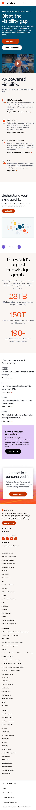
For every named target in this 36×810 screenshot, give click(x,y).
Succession (5, 574)
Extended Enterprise (8, 592)
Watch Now (6, 378)
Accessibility (6, 756)
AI (2, 549)
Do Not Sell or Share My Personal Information (17, 807)
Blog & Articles (6, 774)
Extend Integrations (8, 620)
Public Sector (6, 681)
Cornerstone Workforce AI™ (10, 546)
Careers (4, 742)
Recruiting (5, 571)
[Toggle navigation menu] (31, 3)
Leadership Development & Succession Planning (17, 653)
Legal (4, 788)
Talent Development (8, 564)
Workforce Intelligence (9, 557)
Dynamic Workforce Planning (11, 660)
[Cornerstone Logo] (8, 3)
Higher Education (7, 699)
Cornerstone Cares (8, 735)
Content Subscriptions (9, 599)
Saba (3, 603)
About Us (5, 728)
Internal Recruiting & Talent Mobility (13, 667)
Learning (4, 588)
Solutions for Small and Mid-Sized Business (15, 632)
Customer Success (8, 721)
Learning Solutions (8, 585)
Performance (6, 578)
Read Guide (8, 211)
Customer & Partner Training (11, 671)
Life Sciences (6, 692)
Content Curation (7, 656)
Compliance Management (10, 646)
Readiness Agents (7, 553)
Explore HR (11, 171)
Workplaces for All (7, 674)
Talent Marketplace (8, 567)
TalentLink (5, 610)
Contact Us (13, 451)
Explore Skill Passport (15, 132)
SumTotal (5, 606)
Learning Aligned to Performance (12, 642)
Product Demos (7, 767)
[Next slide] (19, 247)
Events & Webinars (8, 770)
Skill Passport (6, 613)
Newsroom (5, 739)
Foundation (5, 732)
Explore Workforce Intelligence (18, 152)
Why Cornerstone (7, 714)
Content (4, 595)
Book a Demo (10, 41)
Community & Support (9, 535)
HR (3, 581)
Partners (4, 746)
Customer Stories (7, 724)
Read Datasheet (12, 47)
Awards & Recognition (9, 753)
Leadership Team (7, 717)
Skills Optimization (8, 560)
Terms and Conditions (10, 802)
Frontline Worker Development (11, 664)
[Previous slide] (3, 247)
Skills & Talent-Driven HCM (10, 635)
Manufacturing (6, 695)
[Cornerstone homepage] (18, 510)
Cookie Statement (8, 798)
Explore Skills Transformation (18, 112)
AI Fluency (5, 649)
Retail (3, 702)
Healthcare (5, 688)
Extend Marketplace (8, 624)
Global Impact (6, 749)
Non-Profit (5, 706)
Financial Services (7, 684)
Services (4, 617)
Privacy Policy (7, 793)
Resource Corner (7, 763)
